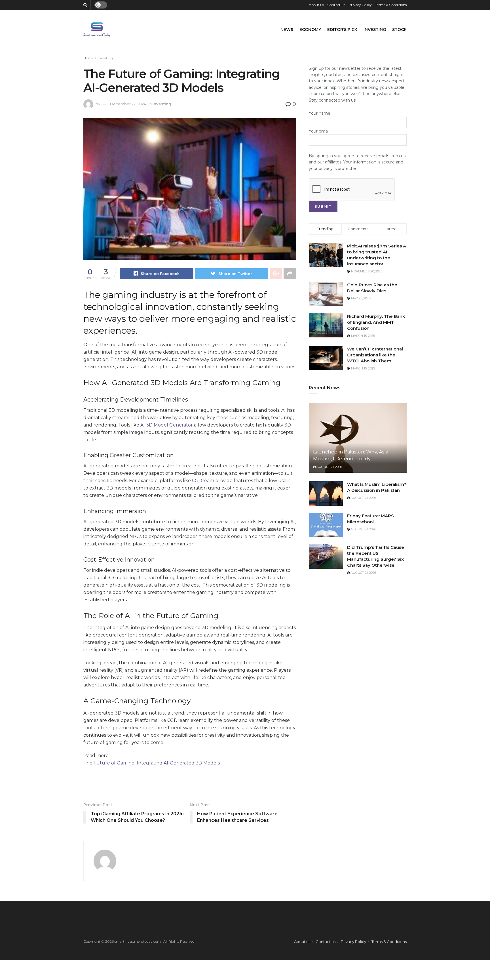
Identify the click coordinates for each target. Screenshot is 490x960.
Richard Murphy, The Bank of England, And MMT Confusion (376, 322)
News (286, 29)
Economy (310, 29)
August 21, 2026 (329, 467)
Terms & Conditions (391, 5)
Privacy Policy (360, 5)
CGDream (203, 480)
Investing (375, 29)
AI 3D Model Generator (166, 425)
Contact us (336, 5)
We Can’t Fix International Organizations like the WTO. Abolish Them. (375, 355)
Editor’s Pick (342, 29)
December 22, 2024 (128, 104)
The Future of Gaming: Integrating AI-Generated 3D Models (151, 763)
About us (316, 5)
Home (88, 58)
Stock (399, 29)
